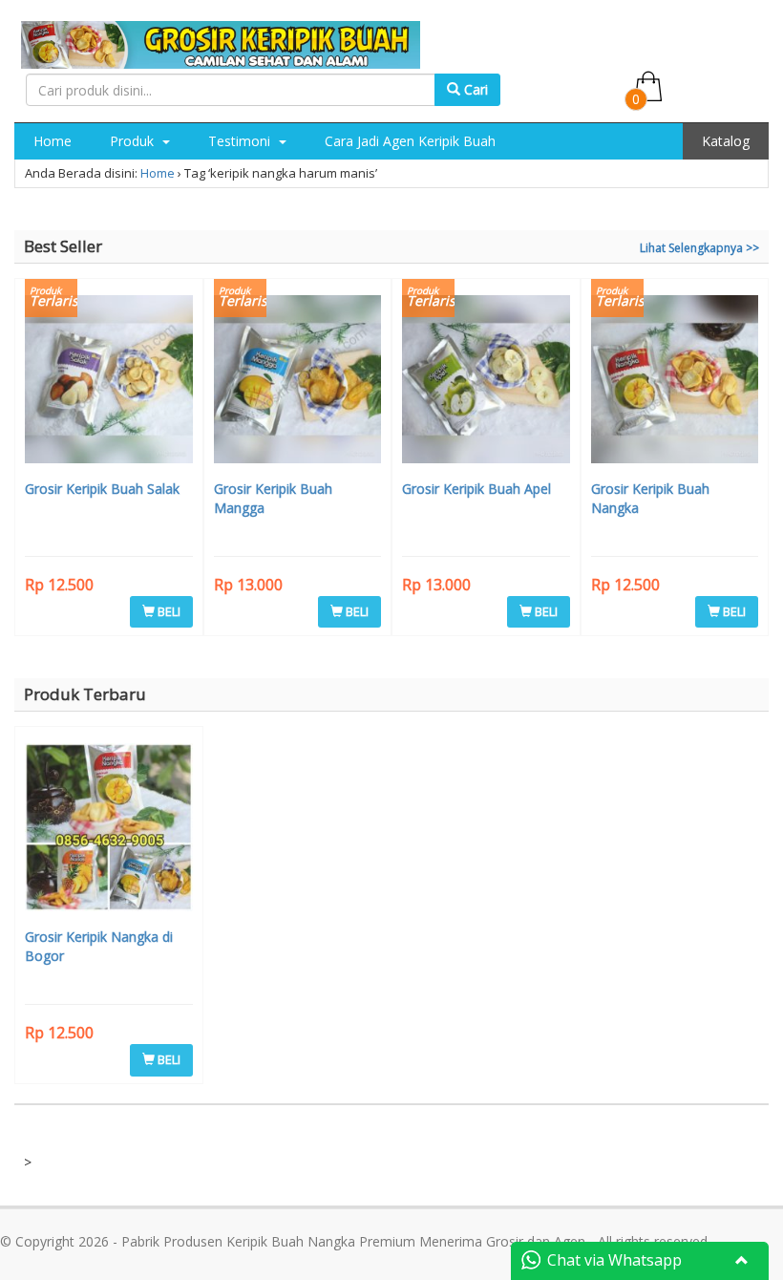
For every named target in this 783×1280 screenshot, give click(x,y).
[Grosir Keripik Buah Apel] (486, 381)
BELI (167, 611)
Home (52, 141)
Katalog (726, 141)
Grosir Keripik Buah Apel (476, 489)
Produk (134, 141)
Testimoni (241, 141)
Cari (474, 89)
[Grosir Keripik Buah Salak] (109, 381)
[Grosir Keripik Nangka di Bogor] (109, 829)
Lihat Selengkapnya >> (699, 248)
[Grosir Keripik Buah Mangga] (298, 381)
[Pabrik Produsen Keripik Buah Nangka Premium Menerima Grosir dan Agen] (220, 41)
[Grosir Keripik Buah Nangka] (675, 381)
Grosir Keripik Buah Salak (102, 489)
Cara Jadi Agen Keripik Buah (410, 141)
